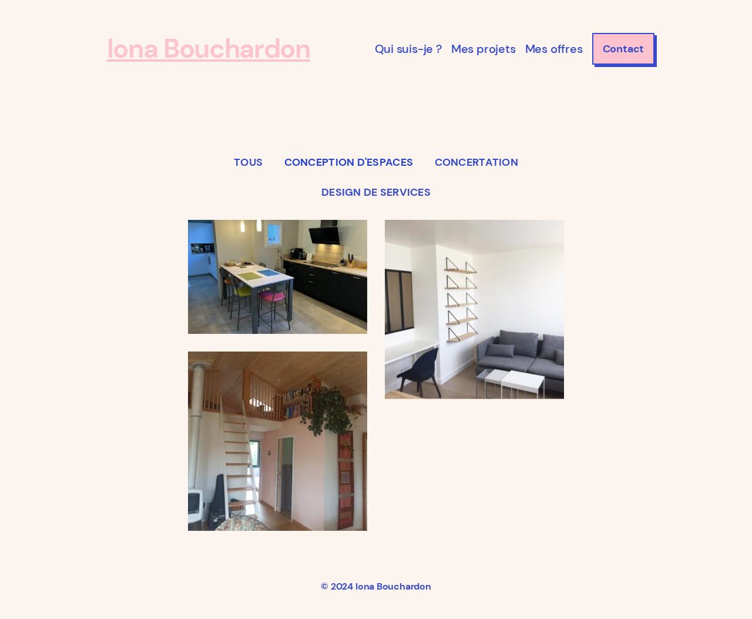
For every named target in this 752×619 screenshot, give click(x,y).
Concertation (476, 162)
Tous (248, 162)
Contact (623, 48)
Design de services (376, 192)
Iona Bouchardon (208, 48)
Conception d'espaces (348, 162)
